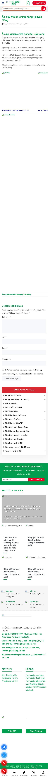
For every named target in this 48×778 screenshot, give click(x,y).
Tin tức (15, 678)
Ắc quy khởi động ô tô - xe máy (17, 399)
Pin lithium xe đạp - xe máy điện (17, 431)
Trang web (6, 359)
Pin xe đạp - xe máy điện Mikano (17, 447)
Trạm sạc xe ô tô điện (13, 451)
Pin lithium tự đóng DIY (14, 423)
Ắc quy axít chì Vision (13, 395)
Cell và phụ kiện (11, 403)
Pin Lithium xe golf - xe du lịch (16, 435)
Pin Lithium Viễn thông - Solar (16, 427)
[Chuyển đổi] (44, 395)
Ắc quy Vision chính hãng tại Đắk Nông (16, 295)
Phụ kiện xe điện (11, 411)
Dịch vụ (15, 768)
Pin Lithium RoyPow (12, 419)
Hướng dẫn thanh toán (35, 678)
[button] (3, 3)
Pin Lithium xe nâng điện (14, 439)
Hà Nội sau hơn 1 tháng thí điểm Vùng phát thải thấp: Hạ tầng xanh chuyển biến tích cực (22, 509)
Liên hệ (14, 681)
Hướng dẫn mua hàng (35, 675)
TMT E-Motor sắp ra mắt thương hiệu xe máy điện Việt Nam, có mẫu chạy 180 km (11, 544)
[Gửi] (44, 8)
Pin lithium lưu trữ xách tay (15, 415)
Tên (4, 337)
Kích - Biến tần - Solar (13, 407)
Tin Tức (39, 766)
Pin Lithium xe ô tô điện (14, 443)
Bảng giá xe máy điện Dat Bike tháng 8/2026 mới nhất (35, 541)
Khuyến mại (6, 681)
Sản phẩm (30, 766)
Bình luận (6, 317)
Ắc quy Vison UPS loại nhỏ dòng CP (15, 110)
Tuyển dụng (6, 678)
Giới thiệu (6, 675)
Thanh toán (24, 768)
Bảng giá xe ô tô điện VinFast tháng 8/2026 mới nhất (35, 573)
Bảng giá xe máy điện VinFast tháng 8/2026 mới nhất (11, 573)
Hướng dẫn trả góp (34, 681)
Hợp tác (13, 675)
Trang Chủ (10, 766)
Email (4, 348)
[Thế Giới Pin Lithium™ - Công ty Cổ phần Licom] (13, 3)
